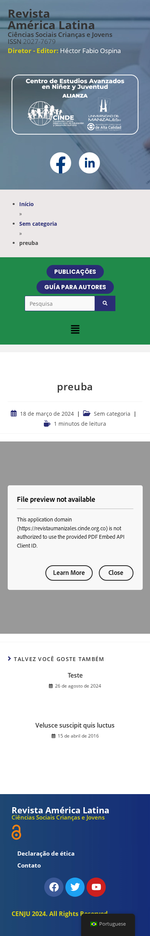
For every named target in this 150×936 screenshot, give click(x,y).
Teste (75, 675)
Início (26, 204)
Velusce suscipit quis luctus (75, 725)
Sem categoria (38, 223)
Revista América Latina (51, 19)
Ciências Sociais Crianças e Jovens (60, 34)
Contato (29, 865)
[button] (75, 329)
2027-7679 (32, 41)
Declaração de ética (46, 853)
